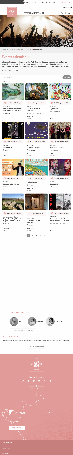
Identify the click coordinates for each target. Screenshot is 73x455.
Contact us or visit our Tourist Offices (23, 330)
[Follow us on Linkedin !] (50, 380)
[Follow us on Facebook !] (28, 380)
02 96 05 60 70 (37, 396)
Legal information (7, 442)
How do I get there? (16, 427)
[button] (65, 13)
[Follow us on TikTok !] (33, 380)
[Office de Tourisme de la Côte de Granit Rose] (12, 10)
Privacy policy (6, 448)
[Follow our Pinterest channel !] (44, 380)
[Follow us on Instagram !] (23, 380)
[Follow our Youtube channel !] (39, 380)
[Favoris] (62, 13)
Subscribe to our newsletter (36, 346)
